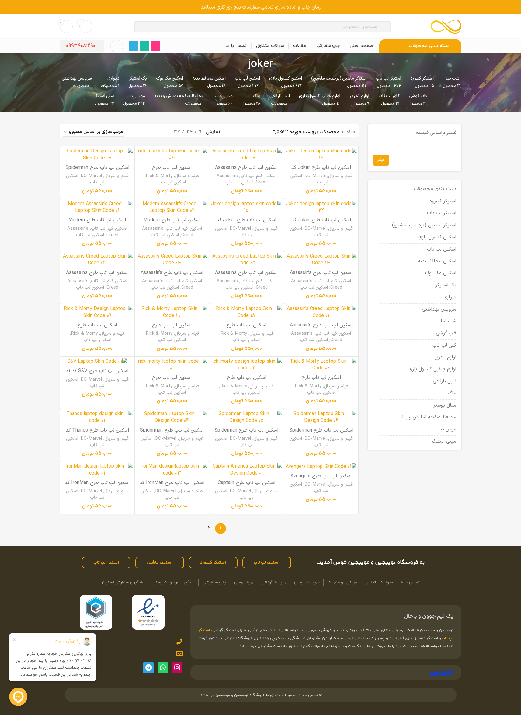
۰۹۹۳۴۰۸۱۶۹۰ (81, 45)
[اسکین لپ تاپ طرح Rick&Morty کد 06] (321, 365)
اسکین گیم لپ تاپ (258, 176)
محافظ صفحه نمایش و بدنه (427, 417)
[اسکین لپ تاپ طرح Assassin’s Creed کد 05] (246, 260)
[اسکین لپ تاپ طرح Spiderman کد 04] (171, 417)
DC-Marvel (315, 176)
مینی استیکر (444, 441)
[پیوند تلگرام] (133, 46)
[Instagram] (177, 667)
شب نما (448, 321)
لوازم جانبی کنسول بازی (432, 369)
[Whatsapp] (163, 667)
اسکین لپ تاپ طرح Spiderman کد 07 (97, 171)
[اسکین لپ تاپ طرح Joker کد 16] (321, 155)
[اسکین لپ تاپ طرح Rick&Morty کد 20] (171, 312)
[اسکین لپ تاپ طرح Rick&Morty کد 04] (171, 155)
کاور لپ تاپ (444, 345)
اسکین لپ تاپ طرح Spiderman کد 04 (172, 434)
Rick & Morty (159, 176)
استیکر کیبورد (442, 201)
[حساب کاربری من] (116, 46)
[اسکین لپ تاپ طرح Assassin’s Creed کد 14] (321, 260)
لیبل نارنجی (444, 381)
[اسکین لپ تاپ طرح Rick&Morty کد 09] (97, 312)
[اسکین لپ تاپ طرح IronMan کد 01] (97, 470)
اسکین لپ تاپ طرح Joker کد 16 (321, 171)
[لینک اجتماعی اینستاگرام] (155, 46)
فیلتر (381, 160)
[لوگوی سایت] (446, 26)
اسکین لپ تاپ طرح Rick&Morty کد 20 (172, 329)
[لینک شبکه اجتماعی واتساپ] (144, 46)
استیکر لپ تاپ (441, 213)
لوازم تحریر (445, 357)
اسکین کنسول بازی (437, 237)
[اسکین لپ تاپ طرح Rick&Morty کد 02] (246, 365)
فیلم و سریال (340, 176)
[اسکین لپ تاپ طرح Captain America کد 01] (246, 470)
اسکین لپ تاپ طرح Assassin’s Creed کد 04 (172, 276)
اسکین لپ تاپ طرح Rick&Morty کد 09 (97, 329)
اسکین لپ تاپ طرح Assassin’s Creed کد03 (97, 276)
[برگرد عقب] (280, 64)
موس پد (447, 429)
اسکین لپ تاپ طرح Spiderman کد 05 (246, 434)
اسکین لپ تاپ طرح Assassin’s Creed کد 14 (321, 276)
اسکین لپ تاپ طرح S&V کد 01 (97, 371)
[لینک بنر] (260, 7)
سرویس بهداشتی (439, 309)
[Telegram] (148, 667)
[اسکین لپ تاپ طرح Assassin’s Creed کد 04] (171, 260)
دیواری (449, 297)
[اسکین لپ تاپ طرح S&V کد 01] (97, 361)
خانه (351, 132)
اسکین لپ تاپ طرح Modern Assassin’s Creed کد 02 (172, 223)
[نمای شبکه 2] (158, 132)
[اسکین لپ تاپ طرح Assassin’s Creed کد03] (97, 260)
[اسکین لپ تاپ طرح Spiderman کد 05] (246, 417)
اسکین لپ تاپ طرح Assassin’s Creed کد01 (321, 329)
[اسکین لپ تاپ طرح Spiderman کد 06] (321, 417)
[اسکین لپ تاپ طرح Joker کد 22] (321, 207)
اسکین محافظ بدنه (437, 261)
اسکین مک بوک (440, 273)
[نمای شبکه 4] (136, 132)
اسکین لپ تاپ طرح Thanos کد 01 (97, 434)
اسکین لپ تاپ (441, 249)
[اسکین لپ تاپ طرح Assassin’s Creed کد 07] (246, 155)
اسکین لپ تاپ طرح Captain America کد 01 (246, 486)
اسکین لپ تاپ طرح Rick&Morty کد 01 (172, 381)
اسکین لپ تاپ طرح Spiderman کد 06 (321, 434)
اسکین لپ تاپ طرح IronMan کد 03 (172, 486)
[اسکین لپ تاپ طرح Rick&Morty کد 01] (171, 365)
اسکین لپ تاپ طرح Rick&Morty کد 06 (321, 381)
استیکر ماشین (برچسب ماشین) (424, 225)
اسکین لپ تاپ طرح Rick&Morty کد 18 (246, 329)
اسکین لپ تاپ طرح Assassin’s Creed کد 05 (246, 276)
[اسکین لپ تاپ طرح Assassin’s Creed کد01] (321, 312)
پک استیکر (445, 285)
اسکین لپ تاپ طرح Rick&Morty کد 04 (172, 171)
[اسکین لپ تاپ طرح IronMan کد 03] (171, 470)
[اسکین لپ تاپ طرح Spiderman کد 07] (97, 155)
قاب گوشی (446, 333)
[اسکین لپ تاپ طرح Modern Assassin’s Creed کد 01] (97, 207)
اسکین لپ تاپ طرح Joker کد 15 (246, 223)
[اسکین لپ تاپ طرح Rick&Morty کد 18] (246, 312)
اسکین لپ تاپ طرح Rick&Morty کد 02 (246, 381)
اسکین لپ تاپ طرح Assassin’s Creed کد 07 (246, 171)
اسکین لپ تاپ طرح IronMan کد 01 (97, 486)
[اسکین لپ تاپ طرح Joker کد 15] (246, 207)
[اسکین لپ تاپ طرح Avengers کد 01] (321, 466)
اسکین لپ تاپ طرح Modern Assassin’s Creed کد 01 (97, 223)
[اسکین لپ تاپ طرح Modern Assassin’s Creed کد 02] (171, 207)
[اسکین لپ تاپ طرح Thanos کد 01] (97, 417)
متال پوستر (444, 405)
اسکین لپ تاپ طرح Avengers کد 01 (321, 479)
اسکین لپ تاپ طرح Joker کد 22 (321, 223)
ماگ (452, 393)
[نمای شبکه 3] (147, 132)
